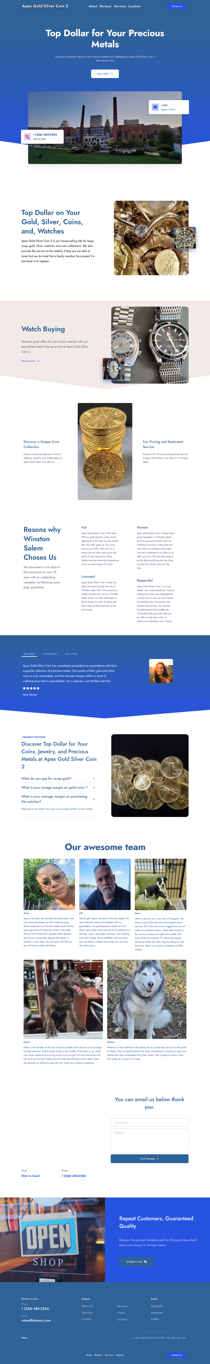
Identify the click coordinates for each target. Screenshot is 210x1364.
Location (122, 1319)
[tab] (29, 654)
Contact (86, 1319)
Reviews (122, 1306)
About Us (87, 1306)
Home (121, 1313)
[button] (59, 779)
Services (87, 1312)
